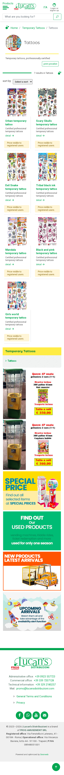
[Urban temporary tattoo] (17, 102)
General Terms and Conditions (34, 696)
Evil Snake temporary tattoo (15, 187)
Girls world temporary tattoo (15, 316)
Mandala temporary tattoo (15, 251)
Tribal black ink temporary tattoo (46, 187)
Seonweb (44, 754)
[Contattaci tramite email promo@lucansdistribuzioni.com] (44, 715)
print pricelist (50, 63)
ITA (45, 7)
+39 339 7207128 (44, 680)
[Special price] (32, 490)
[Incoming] (32, 611)
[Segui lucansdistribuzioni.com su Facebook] (19, 715)
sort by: (7, 81)
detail (8, 135)
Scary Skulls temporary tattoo (46, 122)
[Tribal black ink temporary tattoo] (47, 166)
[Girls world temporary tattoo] (17, 295)
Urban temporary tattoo (15, 122)
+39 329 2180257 (46, 684)
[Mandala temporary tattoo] (17, 231)
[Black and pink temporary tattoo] (47, 231)
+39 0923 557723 (45, 676)
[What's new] (32, 570)
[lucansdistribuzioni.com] (25, 7)
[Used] (32, 530)
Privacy (21, 702)
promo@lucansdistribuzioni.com (35, 688)
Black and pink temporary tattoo (46, 251)
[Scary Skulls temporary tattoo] (47, 102)
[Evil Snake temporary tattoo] (17, 166)
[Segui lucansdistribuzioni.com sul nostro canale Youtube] (36, 715)
